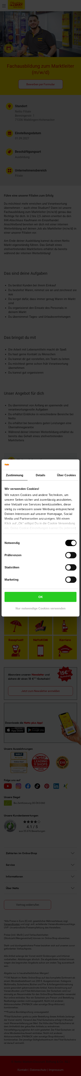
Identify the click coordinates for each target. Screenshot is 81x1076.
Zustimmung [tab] (14, 475)
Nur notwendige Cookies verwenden (40, 608)
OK (40, 597)
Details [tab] (40, 475)
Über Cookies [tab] (66, 475)
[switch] (70, 555)
